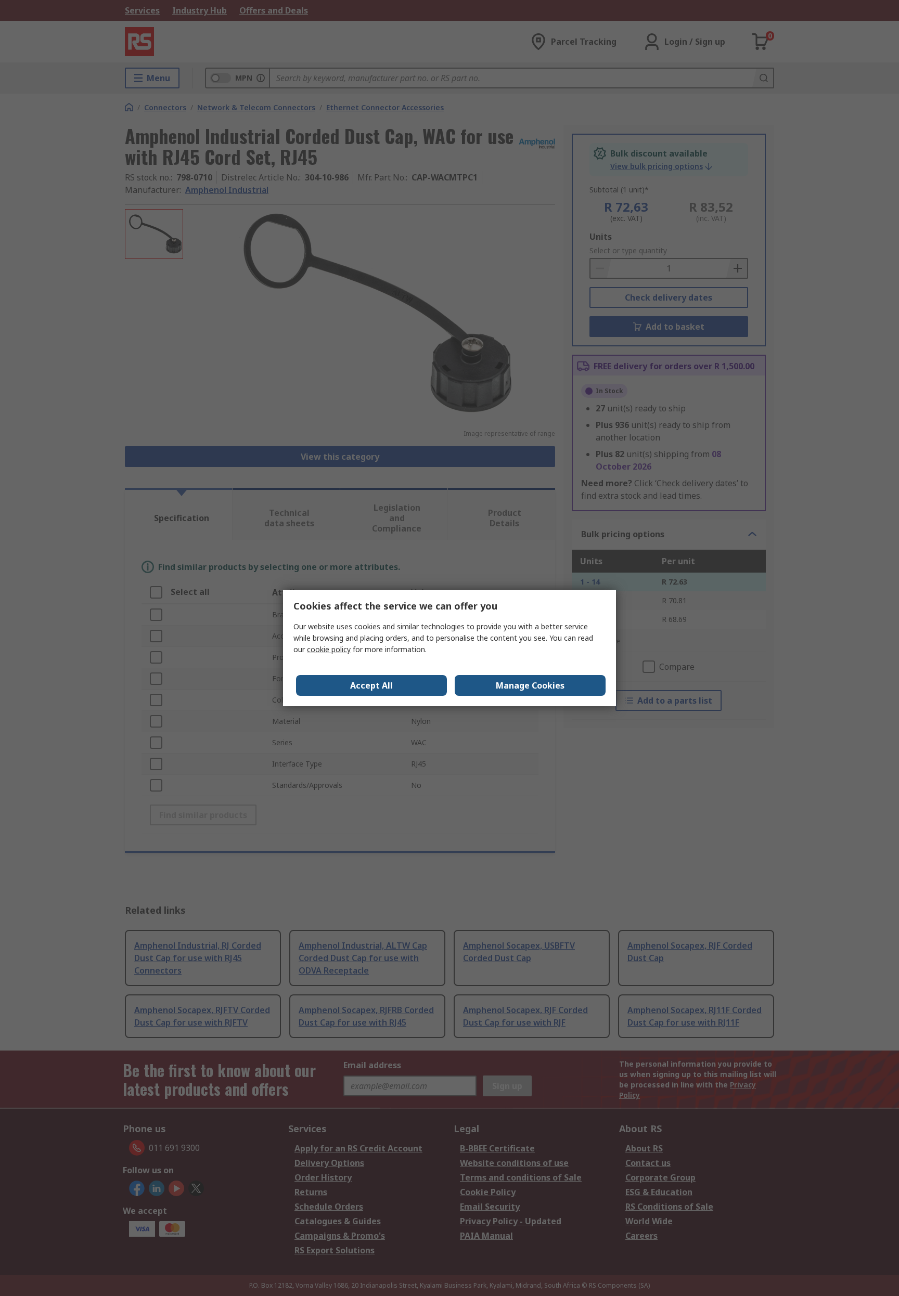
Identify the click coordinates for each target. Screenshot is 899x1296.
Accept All (371, 685)
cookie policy (329, 649)
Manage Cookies (530, 685)
